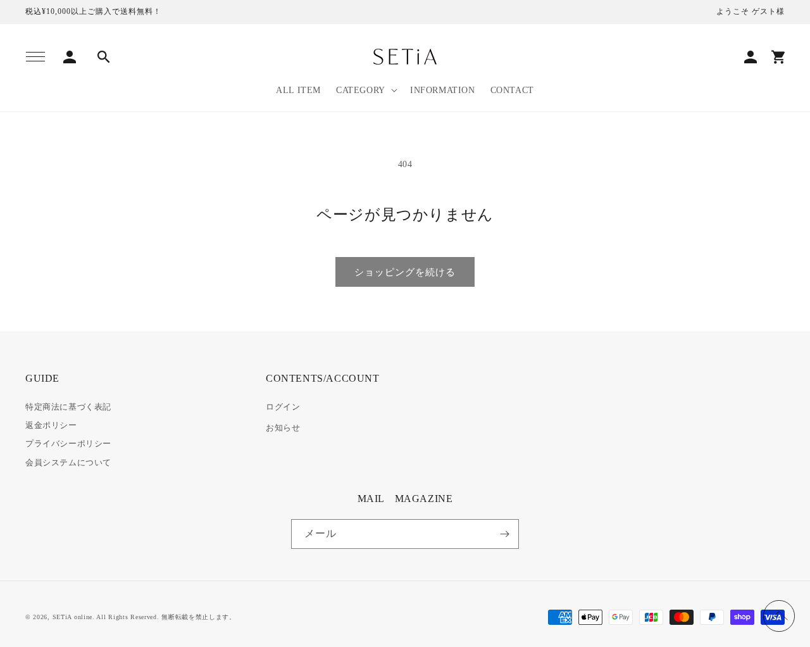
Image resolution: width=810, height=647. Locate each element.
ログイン (283, 406)
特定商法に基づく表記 (68, 406)
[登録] (504, 534)
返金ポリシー (51, 425)
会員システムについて (68, 462)
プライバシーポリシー (68, 443)
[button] (35, 57)
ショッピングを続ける (405, 272)
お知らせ (283, 427)
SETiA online (72, 616)
